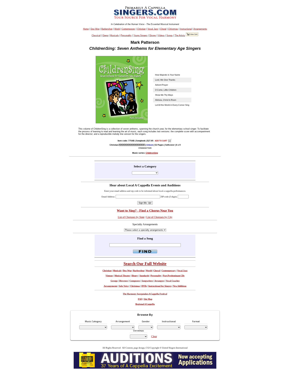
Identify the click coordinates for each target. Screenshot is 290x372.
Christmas (173, 29)
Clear (154, 336)
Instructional (186, 29)
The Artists (180, 35)
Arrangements (200, 29)
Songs (169, 35)
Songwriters (147, 281)
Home (86, 29)
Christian (141, 29)
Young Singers (140, 35)
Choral (163, 29)
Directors (123, 281)
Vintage (109, 275)
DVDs (144, 286)
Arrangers (159, 281)
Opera (105, 35)
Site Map (148, 299)
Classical (96, 35)
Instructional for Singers (160, 286)
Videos (161, 35)
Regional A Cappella (145, 304)
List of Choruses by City (159, 217)
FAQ (140, 299)
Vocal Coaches (173, 281)
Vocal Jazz (153, 29)
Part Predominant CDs (173, 275)
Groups (114, 281)
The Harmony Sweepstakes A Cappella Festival (145, 294)
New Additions (179, 286)
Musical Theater (122, 275)
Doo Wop (95, 29)
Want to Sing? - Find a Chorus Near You (145, 210)
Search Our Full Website (145, 263)
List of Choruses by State (131, 217)
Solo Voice (124, 286)
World (117, 29)
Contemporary (128, 29)
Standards (144, 275)
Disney (152, 35)
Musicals (114, 35)
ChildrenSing (152, 153)
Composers (135, 281)
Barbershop (106, 29)
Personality (126, 35)
